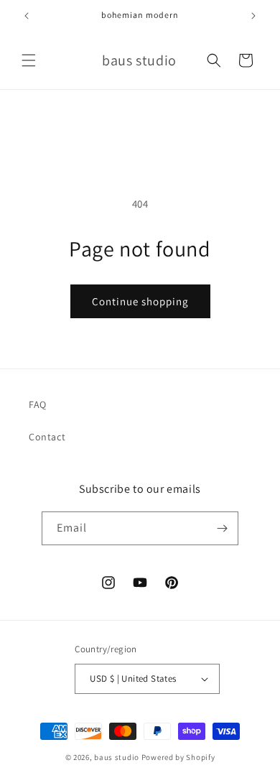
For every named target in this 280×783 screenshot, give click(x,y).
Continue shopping (140, 301)
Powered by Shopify (178, 757)
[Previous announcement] (26, 16)
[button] (29, 60)
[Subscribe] (222, 528)
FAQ (38, 404)
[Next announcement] (253, 16)
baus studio (116, 757)
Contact (47, 436)
